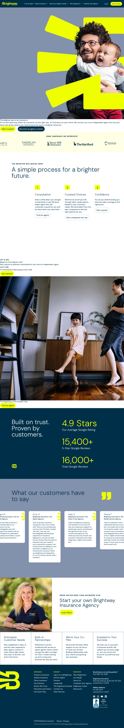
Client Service (59, 692)
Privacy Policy (68, 724)
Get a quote (101, 210)
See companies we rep (76, 217)
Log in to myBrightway (63, 675)
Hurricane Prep (40, 692)
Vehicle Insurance (41, 678)
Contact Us (58, 689)
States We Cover (40, 686)
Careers (57, 680)
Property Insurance (41, 675)
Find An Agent (59, 678)
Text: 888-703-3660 (100, 674)
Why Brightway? (79, 675)
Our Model (77, 678)
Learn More (66, 612)
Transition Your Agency (91, 4)
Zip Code (28, 270)
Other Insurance (40, 680)
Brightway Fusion (80, 686)
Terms (59, 721)
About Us (77, 680)
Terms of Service (80, 724)
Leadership (58, 683)
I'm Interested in (6, 270)
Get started (7, 273)
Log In (106, 4)
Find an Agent (29, 4)
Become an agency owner (31, 129)
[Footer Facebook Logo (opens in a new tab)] (94, 696)
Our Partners (39, 683)
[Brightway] (10, 3)
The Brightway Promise (63, 686)
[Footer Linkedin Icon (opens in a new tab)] (106, 696)
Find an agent (43, 215)
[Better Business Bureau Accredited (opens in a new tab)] (100, 703)
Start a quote (8, 129)
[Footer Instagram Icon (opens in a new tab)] (98, 696)
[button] (41, 4)
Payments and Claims (42, 689)
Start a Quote (116, 4)
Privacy (66, 721)
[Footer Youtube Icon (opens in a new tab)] (102, 696)
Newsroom (77, 689)
